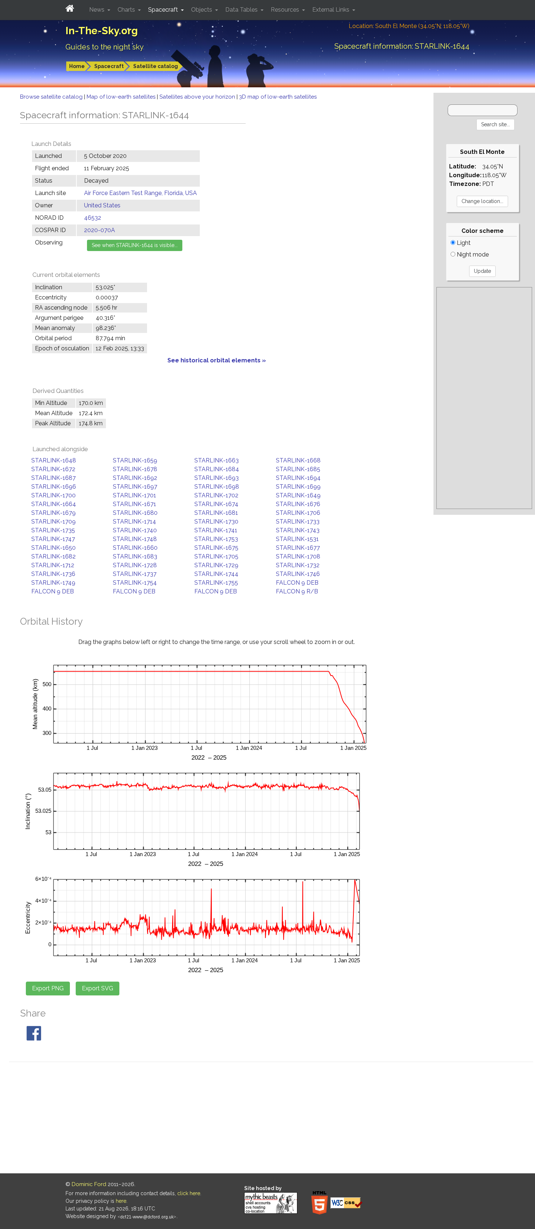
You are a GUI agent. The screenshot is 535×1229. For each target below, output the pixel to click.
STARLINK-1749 (53, 582)
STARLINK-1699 (298, 486)
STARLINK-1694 (298, 477)
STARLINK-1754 (135, 582)
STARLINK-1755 (216, 582)
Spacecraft (109, 66)
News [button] (97, 9)
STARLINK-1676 (298, 504)
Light (463, 242)
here (121, 1201)
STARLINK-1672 (53, 469)
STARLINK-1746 (298, 573)
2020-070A (99, 230)
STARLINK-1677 (298, 547)
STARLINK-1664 (53, 504)
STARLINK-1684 (216, 469)
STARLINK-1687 (53, 477)
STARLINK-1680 (135, 512)
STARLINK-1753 (216, 539)
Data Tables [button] (242, 9)
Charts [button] (127, 9)
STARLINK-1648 (53, 460)
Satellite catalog (155, 66)
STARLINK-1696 (53, 486)
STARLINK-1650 (53, 547)
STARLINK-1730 (216, 521)
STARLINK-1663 (216, 460)
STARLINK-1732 (298, 565)
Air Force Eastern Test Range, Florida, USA (140, 193)
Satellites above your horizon (198, 97)
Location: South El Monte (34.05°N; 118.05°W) (409, 26)
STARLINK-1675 (216, 547)
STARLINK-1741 (215, 530)
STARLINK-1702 (216, 495)
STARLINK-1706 (298, 512)
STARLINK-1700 (53, 495)
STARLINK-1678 (135, 469)
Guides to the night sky (105, 47)
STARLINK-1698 (216, 486)
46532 (92, 217)
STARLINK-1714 (134, 521)
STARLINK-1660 (135, 547)
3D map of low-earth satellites (278, 97)
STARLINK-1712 (52, 565)
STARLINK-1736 (53, 573)
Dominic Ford (89, 1184)
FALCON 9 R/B (297, 591)
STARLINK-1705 (216, 556)
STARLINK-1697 (135, 486)
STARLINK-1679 (53, 512)
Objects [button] (202, 9)
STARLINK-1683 (135, 556)
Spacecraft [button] (163, 9)
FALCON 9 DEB (297, 582)
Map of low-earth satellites (122, 97)
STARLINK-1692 (135, 477)
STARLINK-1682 (53, 556)
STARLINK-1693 (216, 477)
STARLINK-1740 (135, 530)
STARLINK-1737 (134, 573)
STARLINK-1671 (134, 504)
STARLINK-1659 (135, 460)
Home (77, 66)
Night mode (472, 254)
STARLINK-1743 (298, 530)
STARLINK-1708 (298, 556)
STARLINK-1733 (298, 521)
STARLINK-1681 (216, 512)
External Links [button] (331, 9)
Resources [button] (286, 9)
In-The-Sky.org (102, 31)
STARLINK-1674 (216, 504)
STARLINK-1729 (216, 565)
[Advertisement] (484, 398)
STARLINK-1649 (298, 495)
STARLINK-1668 (298, 460)
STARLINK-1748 (135, 539)
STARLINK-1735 (53, 530)
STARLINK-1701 (134, 495)
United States (102, 205)
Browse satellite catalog (52, 97)
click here (188, 1193)
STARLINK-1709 (53, 521)
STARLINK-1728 (135, 565)
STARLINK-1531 (297, 539)
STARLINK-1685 (298, 469)
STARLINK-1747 (53, 539)
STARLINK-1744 (216, 573)
